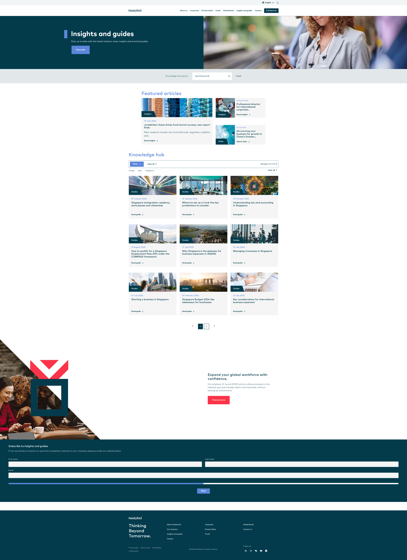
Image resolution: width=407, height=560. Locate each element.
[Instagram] (250, 551)
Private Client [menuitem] (207, 10)
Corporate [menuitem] (194, 10)
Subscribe (80, 50)
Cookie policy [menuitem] (133, 551)
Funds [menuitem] (218, 10)
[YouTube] (261, 551)
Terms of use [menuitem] (145, 548)
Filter (135, 164)
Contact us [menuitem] (247, 529)
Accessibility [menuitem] (156, 548)
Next (203, 491)
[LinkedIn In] (245, 551)
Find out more (218, 400)
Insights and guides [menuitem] (244, 10)
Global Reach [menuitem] (228, 10)
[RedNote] (266, 551)
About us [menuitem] (183, 10)
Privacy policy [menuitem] (134, 548)
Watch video (242, 141)
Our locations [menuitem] (172, 529)
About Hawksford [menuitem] (174, 524)
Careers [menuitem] (258, 10)
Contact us (271, 11)
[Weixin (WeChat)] (256, 551)
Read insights (149, 141)
